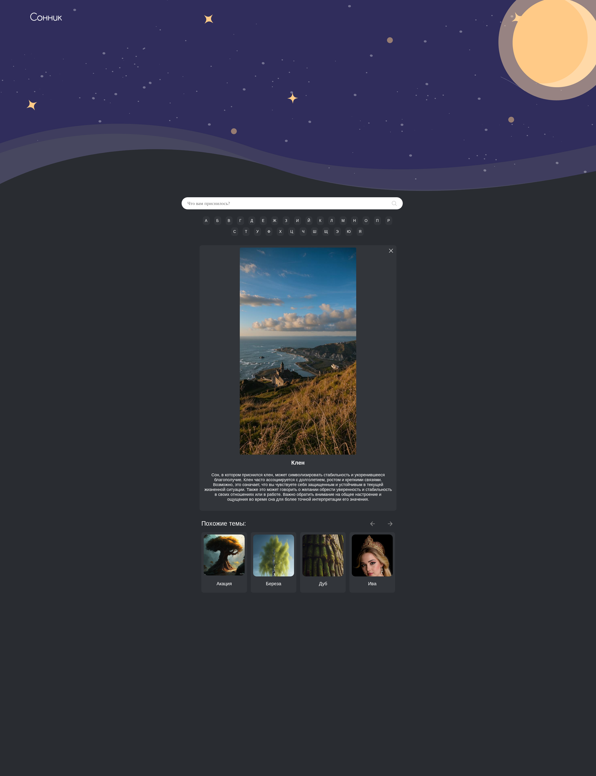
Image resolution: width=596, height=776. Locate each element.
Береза (273, 583)
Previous (372, 523)
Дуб (323, 583)
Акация (224, 583)
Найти (394, 203)
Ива (372, 583)
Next (390, 523)
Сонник (46, 18)
